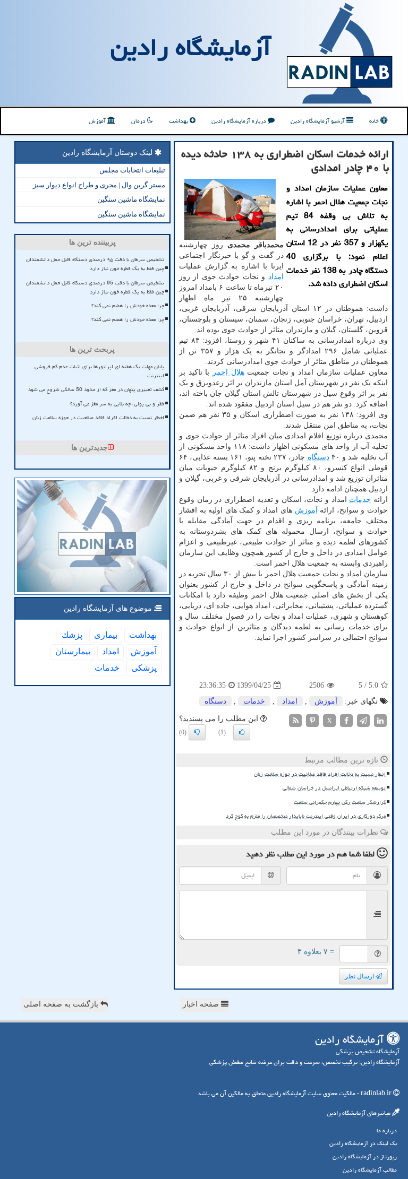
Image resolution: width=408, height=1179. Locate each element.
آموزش (98, 120)
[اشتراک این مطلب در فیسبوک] (346, 720)
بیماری (105, 634)
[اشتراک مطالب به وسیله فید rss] (295, 720)
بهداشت (179, 120)
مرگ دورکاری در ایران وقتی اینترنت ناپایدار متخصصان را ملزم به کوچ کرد (306, 816)
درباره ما (387, 1130)
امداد (276, 277)
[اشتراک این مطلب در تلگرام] (363, 720)
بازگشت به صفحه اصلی (61, 1004)
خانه (374, 120)
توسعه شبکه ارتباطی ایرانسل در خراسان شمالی (334, 788)
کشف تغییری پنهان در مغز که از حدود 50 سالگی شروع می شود (96, 389)
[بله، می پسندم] (241, 732)
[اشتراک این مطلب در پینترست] (312, 720)
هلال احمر (228, 372)
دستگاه (318, 457)
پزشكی (144, 667)
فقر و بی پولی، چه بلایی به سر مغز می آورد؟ (117, 403)
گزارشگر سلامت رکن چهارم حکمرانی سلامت (340, 802)
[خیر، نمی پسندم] (197, 732)
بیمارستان (72, 651)
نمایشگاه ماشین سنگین (131, 199)
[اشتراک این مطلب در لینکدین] (380, 720)
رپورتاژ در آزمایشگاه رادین (365, 1156)
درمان (139, 120)
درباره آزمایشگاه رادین (239, 120)
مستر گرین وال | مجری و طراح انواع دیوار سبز (99, 185)
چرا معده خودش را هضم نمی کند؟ (127, 305)
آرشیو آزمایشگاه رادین (318, 120)
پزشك (72, 634)
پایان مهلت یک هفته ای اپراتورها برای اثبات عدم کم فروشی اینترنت (99, 371)
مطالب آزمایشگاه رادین (370, 1169)
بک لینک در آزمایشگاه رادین (363, 1143)
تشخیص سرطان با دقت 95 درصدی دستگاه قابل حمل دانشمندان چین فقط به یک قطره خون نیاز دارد (95, 287)
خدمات (360, 500)
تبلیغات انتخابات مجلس (132, 170)
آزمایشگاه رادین (190, 47)
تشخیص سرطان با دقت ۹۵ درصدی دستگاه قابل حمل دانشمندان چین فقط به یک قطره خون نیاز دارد (95, 264)
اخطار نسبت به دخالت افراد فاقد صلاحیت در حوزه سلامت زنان (320, 774)
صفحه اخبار (202, 1004)
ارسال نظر (360, 976)
